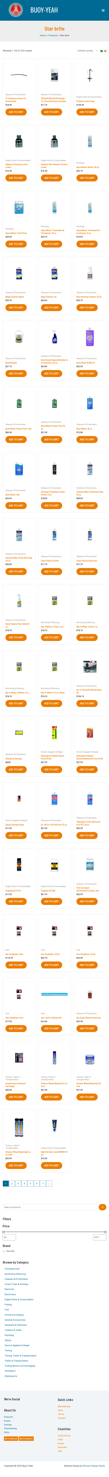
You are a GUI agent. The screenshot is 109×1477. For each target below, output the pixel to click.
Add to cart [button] (16, 112)
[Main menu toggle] (103, 10)
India (60, 1439)
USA (60, 1451)
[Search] (102, 1207)
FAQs (6, 1432)
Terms (61, 1414)
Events (7, 1420)
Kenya (61, 1443)
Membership (64, 1406)
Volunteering (10, 1428)
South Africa (64, 1435)
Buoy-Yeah (44, 9)
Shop (60, 1410)
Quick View (19, 89)
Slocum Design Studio (94, 1465)
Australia (62, 1447)
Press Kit (8, 1417)
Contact (62, 1418)
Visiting (8, 1424)
